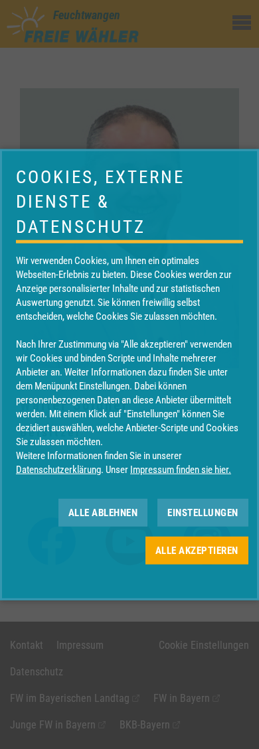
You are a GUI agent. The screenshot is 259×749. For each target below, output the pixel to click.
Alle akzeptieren (196, 550)
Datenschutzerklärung (58, 470)
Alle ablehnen (103, 512)
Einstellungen (202, 512)
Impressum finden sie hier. (180, 470)
